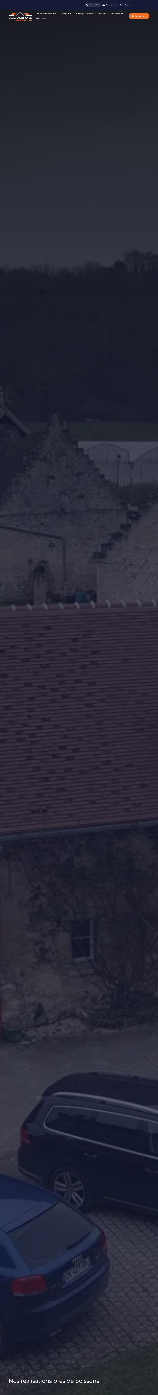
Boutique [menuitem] (102, 14)
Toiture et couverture (46, 14)
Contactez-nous (139, 16)
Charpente (65, 14)
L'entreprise (114, 14)
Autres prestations (84, 14)
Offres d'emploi (111, 5)
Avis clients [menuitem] (41, 18)
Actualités (127, 5)
